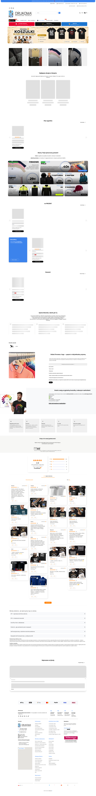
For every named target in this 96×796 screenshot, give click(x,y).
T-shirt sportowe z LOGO (53, 728)
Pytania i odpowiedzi (38, 770)
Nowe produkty (51, 741)
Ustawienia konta (38, 779)
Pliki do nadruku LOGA (38, 741)
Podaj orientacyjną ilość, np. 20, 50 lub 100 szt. (56, 377)
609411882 (53, 3)
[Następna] (94, 1)
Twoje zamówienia (38, 777)
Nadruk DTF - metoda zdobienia (40, 742)
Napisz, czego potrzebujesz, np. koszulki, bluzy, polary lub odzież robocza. (60, 375)
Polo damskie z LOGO (52, 732)
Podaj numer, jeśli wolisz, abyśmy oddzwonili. (56, 373)
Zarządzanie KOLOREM (52, 764)
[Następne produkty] (86, 137)
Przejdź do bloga (81, 662)
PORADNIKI (50, 758)
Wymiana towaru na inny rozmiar (40, 764)
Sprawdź (18, 65)
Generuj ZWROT (37, 763)
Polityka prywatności (38, 767)
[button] (59, 13)
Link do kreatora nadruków (57, 403)
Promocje (50, 742)
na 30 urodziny (51, 744)
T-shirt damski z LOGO (52, 726)
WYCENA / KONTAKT (38, 723)
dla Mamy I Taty (51, 751)
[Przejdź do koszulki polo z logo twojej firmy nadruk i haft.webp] (35, 57)
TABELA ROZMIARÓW (52, 763)
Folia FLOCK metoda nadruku (39, 747)
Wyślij (51, 382)
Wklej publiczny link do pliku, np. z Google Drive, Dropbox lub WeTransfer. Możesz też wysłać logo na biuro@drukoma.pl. (67, 379)
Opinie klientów (37, 734)
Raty (35, 772)
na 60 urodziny (51, 748)
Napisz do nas (59, 182)
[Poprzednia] (2, 1)
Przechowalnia (37, 780)
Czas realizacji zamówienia (39, 729)
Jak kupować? (37, 769)
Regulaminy (37, 766)
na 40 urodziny (51, 745)
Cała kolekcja (82, 122)
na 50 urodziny (51, 747)
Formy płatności (37, 726)
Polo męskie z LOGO (52, 731)
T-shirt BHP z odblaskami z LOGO (54, 729)
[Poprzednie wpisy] (11, 678)
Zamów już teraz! (59, 194)
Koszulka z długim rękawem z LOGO (54, 734)
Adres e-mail (51, 368)
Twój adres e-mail (37, 447)
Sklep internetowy (48, 790)
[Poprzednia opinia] (10, 326)
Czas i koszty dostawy (38, 728)
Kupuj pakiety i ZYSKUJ (82, 170)
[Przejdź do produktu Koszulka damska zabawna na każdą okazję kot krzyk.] (18, 214)
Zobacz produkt (18, 147)
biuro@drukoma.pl (61, 3)
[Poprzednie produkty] (10, 137)
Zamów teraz (84, 194)
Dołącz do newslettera (38, 449)
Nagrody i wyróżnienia (38, 732)
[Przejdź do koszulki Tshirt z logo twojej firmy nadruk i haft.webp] (55, 57)
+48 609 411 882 (23, 729)
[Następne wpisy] (85, 678)
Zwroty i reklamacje (38, 761)
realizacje (36, 725)
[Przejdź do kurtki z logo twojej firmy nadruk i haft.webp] (75, 57)
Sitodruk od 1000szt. (38, 748)
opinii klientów (37, 464)
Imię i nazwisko (51, 366)
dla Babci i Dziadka (52, 753)
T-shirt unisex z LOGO (52, 723)
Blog (35, 735)
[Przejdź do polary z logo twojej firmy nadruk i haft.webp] (15, 57)
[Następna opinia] (86, 326)
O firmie (36, 731)
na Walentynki (51, 750)
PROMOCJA (36, 182)
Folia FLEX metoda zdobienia (39, 745)
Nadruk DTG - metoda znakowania (40, 744)
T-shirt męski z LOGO (52, 725)
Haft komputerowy (38, 750)
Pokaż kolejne (48, 602)
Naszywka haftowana (38, 751)
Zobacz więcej (83, 182)
